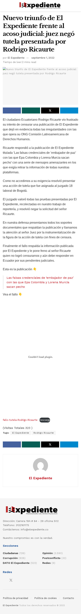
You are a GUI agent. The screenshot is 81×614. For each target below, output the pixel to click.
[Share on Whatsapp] (31, 111)
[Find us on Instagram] (17, 580)
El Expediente (16, 57)
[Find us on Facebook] (4, 580)
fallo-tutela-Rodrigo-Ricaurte (20, 420)
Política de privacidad (15, 598)
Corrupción (10, 557)
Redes (46, 562)
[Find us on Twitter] (11, 580)
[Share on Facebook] (12, 111)
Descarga (44, 420)
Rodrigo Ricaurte (44, 433)
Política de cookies (45, 598)
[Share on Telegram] (69, 111)
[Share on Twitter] (50, 111)
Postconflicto (51, 557)
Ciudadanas (10, 553)
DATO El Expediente (16, 562)
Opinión (47, 553)
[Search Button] (76, 5)
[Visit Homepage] (40, 5)
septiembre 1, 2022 (42, 57)
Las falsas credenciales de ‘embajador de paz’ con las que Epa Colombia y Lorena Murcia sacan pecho (40, 282)
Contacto (68, 598)
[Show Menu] (4, 5)
